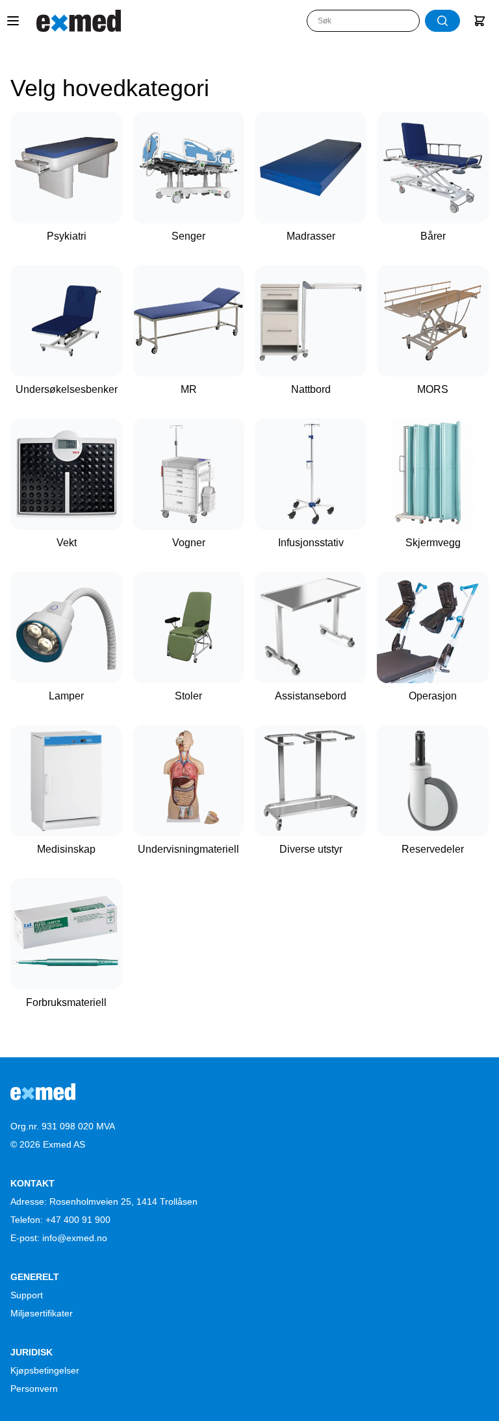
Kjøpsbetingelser (44, 1370)
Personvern (34, 1388)
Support (26, 1295)
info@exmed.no (74, 1238)
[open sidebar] (13, 21)
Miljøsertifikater (41, 1313)
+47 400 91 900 (77, 1219)
